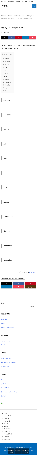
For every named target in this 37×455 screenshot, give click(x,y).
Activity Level (5, 366)
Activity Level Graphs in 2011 (26, 18)
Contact (3, 396)
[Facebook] (11, 37)
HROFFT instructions (7, 327)
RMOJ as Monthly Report (8, 362)
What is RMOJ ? (6, 358)
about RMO (11, 1)
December (7, 91)
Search (3, 303)
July (5, 76)
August (6, 79)
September (7, 82)
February (6, 61)
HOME (4, 1)
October (6, 85)
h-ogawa (32, 272)
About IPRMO (5, 388)
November (7, 88)
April (5, 67)
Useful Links (4, 384)
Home (4, 16)
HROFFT (3, 323)
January (6, 58)
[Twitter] (4, 37)
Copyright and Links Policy (9, 392)
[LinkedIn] (25, 37)
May (5, 70)
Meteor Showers (6, 341)
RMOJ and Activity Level (17, 16)
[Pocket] (32, 37)
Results (31, 1)
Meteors (18, 1)
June (5, 73)
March (6, 64)
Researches (4, 380)
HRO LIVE (24, 1)
